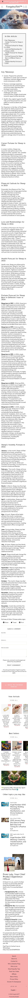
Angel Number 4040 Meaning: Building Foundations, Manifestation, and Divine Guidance (18, 809)
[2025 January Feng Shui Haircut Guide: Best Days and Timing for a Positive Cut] (5, 820)
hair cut (12, 818)
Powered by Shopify (14, 996)
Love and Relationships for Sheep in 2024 (13, 50)
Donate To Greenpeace (14, 982)
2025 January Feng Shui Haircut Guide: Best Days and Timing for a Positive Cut (18, 824)
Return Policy (14, 976)
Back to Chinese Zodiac (15, 685)
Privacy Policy (11, 671)
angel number (16, 834)
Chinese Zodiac (9, 14)
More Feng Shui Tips (14, 969)
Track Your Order (14, 971)
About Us (14, 958)
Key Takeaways (10, 40)
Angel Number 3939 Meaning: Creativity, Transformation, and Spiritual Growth (18, 840)
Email (3, 640)
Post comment (14, 665)
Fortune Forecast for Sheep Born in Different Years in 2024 (14, 58)
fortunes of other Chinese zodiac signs (13, 619)
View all (14, 700)
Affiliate (14, 974)
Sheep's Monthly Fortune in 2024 (13, 62)
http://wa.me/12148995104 (11, 950)
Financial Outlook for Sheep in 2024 (14, 46)
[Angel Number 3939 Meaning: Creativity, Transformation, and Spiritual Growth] (5, 836)
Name (3, 632)
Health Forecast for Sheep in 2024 (14, 53)
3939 (11, 834)
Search (14, 956)
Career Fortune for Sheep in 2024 (14, 43)
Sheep (14, 14)
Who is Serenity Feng (14, 964)
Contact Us (14, 961)
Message (5, 647)
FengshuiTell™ (14, 6)
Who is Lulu (14, 966)
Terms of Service (22, 671)
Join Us (13, 986)
